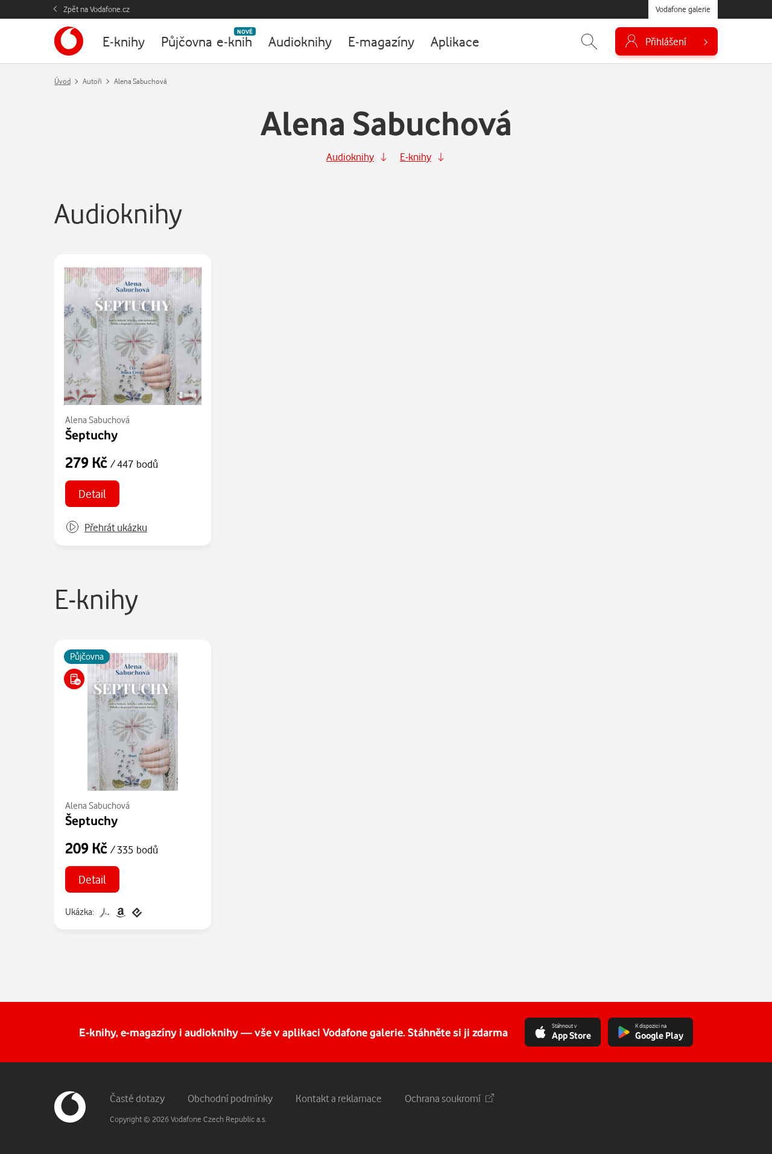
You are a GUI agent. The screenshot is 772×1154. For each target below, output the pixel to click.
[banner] (68, 41)
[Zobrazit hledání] (589, 41)
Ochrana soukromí (443, 1098)
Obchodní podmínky (230, 1098)
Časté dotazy (137, 1098)
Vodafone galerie (683, 9)
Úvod (62, 81)
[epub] (136, 911)
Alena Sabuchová (97, 420)
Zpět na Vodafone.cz (96, 9)
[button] (106, 527)
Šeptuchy (91, 434)
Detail (92, 493)
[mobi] (120, 911)
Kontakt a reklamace (339, 1098)
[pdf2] (104, 911)
